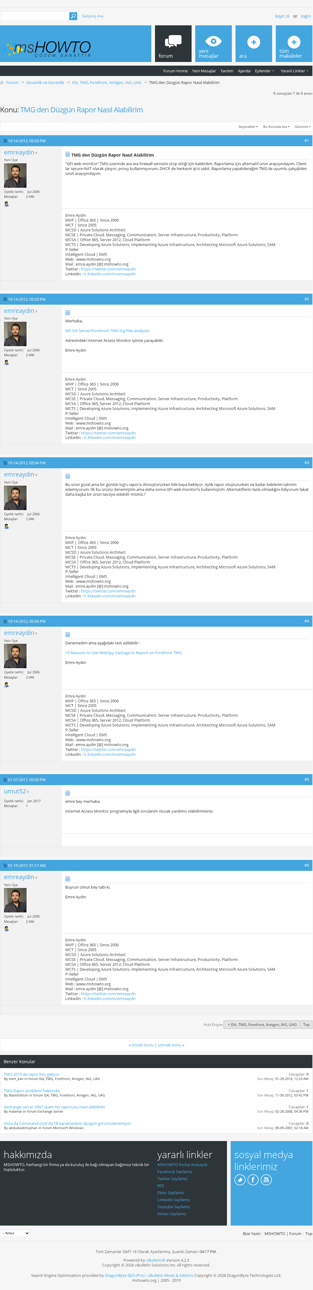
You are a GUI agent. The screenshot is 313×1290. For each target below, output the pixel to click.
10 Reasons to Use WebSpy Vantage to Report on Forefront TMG (123, 652)
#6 (306, 865)
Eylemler (263, 71)
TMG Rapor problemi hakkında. (32, 1090)
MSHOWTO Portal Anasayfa (182, 1164)
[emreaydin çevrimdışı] (15, 175)
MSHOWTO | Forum (282, 1233)
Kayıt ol (282, 16)
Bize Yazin (252, 1233)
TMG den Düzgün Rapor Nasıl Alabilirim (81, 109)
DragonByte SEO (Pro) (125, 1275)
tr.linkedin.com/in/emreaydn (110, 274)
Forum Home (175, 71)
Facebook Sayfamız (174, 1171)
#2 (306, 299)
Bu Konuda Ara (275, 126)
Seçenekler (247, 126)
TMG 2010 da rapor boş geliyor (31, 1074)
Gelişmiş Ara (92, 16)
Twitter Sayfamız (172, 1178)
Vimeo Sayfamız (171, 1213)
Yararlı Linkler (293, 71)
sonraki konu (170, 1045)
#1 (306, 140)
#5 (306, 779)
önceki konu (142, 1045)
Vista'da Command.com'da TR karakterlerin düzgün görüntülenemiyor (67, 1123)
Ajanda (244, 71)
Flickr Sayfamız (170, 1192)
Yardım (227, 71)
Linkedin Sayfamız (173, 1199)
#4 (306, 621)
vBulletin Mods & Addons (170, 1275)
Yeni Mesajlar (204, 71)
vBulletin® (155, 1260)
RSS (160, 1185)
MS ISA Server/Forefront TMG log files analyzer (107, 330)
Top (306, 1024)
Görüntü (301, 126)
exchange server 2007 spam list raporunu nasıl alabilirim (54, 1107)
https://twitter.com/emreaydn (108, 269)
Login (306, 16)
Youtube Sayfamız (173, 1206)
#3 (306, 462)
